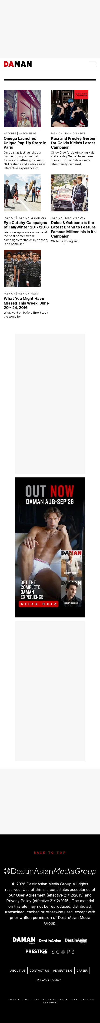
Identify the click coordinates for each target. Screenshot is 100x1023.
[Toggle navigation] (92, 64)
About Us (18, 970)
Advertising (63, 970)
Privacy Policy (49, 979)
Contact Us (39, 970)
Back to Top (50, 852)
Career (82, 970)
